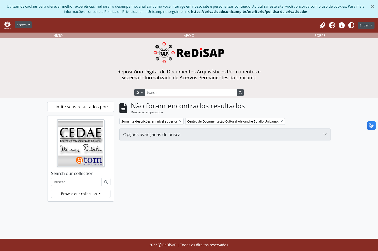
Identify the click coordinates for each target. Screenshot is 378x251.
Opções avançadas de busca (151, 134)
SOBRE (320, 35)
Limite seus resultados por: (80, 107)
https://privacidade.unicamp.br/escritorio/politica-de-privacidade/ (249, 11)
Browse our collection (79, 193)
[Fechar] (372, 6)
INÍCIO (57, 35)
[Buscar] (105, 182)
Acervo (22, 25)
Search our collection (72, 173)
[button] (322, 25)
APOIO (189, 35)
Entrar (365, 25)
